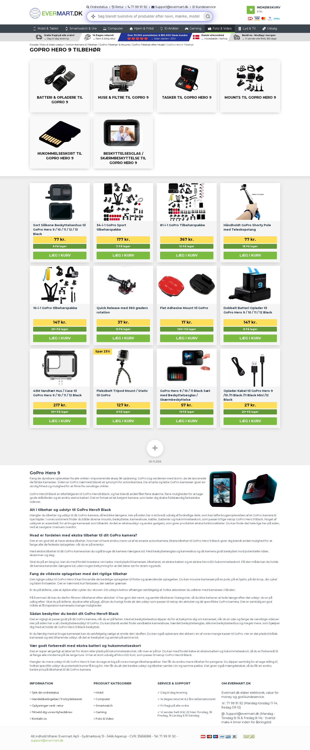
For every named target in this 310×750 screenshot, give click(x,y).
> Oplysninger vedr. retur (46, 705)
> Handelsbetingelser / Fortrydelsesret (56, 699)
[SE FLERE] (155, 448)
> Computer (102, 699)
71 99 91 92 (139, 7)
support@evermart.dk (47, 740)
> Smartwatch (103, 705)
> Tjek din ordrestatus (44, 692)
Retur (119, 7)
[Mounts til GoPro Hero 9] (250, 86)
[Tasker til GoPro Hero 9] (187, 86)
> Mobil (98, 692)
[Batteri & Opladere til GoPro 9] (60, 86)
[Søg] (208, 16)
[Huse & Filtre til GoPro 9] (123, 86)
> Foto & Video (104, 718)
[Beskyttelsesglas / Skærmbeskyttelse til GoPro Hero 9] (123, 142)
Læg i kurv (60, 255)
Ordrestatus (99, 7)
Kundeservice (206, 7)
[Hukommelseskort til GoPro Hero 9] (60, 142)
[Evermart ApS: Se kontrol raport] (249, 736)
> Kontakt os (38, 718)
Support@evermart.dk (171, 7)
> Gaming (100, 712)
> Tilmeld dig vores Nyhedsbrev (51, 712)
